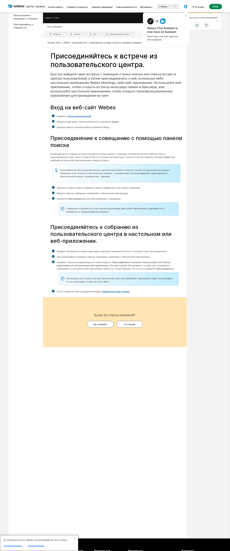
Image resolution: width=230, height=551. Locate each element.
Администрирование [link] (102, 7)
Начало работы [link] (55, 7)
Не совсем (129, 324)
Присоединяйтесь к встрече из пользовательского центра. (103, 60)
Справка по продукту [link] (77, 7)
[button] (185, 6)
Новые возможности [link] (126, 7)
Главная (48, 18)
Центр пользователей (79, 116)
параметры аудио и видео (116, 291)
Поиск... (164, 6)
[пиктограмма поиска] (159, 7)
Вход (215, 6)
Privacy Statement (13, 546)
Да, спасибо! (100, 324)
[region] (39, 543)
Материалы (146, 7)
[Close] (74, 538)
